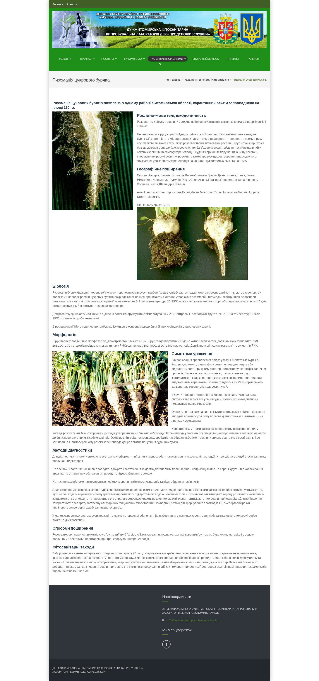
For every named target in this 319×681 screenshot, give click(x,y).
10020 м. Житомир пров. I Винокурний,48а (192, 620)
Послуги (107, 58)
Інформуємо (133, 58)
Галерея (253, 58)
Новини (233, 58)
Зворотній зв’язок (206, 58)
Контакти (71, 4)
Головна (58, 4)
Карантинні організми (167, 58)
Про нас (86, 58)
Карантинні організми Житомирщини (207, 79)
